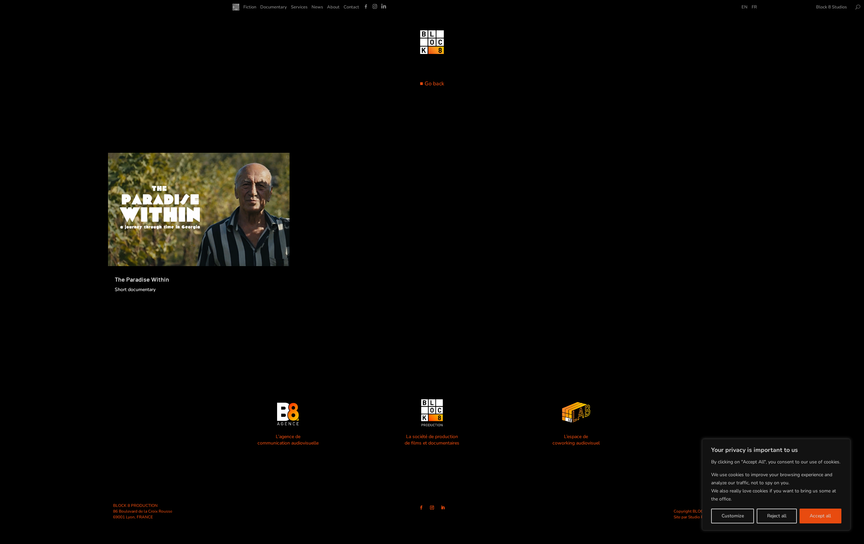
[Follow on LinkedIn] (443, 508)
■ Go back (432, 83)
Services (299, 7)
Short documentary (135, 289)
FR (754, 7)
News (317, 7)
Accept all (820, 516)
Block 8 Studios (831, 7)
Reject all (776, 516)
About (333, 7)
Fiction (249, 7)
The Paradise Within (142, 279)
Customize (733, 516)
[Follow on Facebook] (421, 508)
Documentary (273, 7)
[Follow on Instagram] (432, 508)
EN (744, 7)
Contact (351, 7)
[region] (776, 485)
